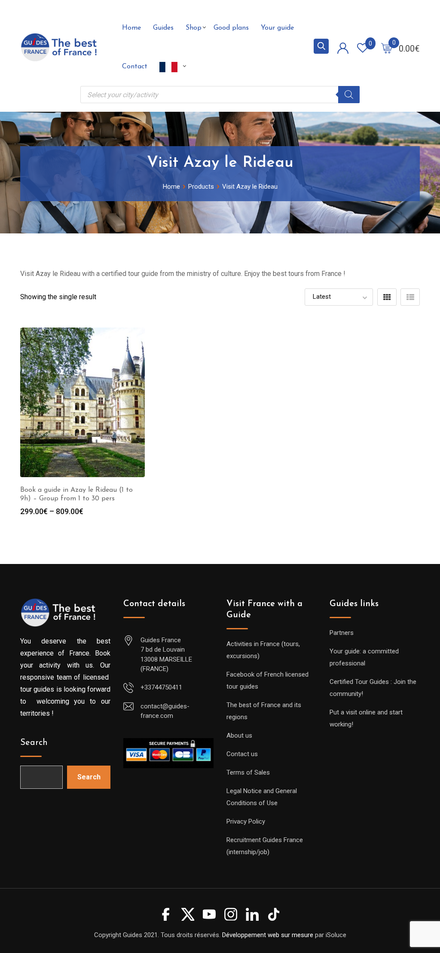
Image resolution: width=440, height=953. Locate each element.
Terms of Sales (248, 772)
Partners (342, 633)
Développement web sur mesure (267, 935)
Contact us (242, 754)
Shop (194, 28)
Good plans (231, 28)
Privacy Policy (245, 821)
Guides (163, 28)
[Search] (349, 94)
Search (34, 742)
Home (131, 28)
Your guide (277, 28)
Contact (134, 66)
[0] (386, 48)
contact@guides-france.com (165, 711)
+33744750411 (161, 687)
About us (239, 735)
